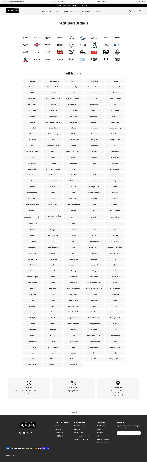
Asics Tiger (32, 99)
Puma (115, 283)
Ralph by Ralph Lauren (94, 288)
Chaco (73, 128)
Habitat (115, 193)
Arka (94, 93)
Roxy (53, 306)
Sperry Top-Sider (94, 318)
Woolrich (94, 359)
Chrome (32, 134)
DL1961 (53, 157)
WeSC (32, 359)
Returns (57, 426)
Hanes (53, 198)
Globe (53, 193)
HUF (52, 210)
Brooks (32, 122)
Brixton (114, 116)
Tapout (53, 335)
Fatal (73, 169)
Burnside (73, 122)
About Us (77, 429)
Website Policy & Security (82, 436)
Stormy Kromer (94, 324)
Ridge (53, 300)
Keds (115, 230)
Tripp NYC (32, 347)
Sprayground (115, 318)
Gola (73, 193)
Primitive (73, 283)
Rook (115, 300)
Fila (94, 169)
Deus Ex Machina (32, 151)
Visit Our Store (101, 2)
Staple (52, 324)
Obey (94, 271)
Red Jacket (115, 294)
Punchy (32, 288)
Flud (94, 175)
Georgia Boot (94, 187)
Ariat (73, 93)
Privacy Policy (79, 433)
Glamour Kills (32, 193)
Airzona (115, 81)
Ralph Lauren (115, 288)
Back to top (73, 412)
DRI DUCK (53, 163)
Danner (73, 146)
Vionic (53, 353)
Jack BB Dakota (32, 224)
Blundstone (115, 110)
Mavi (53, 253)
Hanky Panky (73, 198)
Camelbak (32, 128)
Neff (52, 265)
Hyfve (94, 210)
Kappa (73, 230)
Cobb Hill (94, 134)
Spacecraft (73, 318)
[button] (140, 11)
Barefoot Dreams (115, 99)
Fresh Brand (52, 181)
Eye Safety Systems (53, 169)
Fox (32, 181)
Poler (53, 283)
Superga (94, 330)
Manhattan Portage (115, 247)
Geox (115, 187)
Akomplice (32, 87)
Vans (32, 353)
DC (115, 146)
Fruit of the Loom (73, 181)
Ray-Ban (53, 294)
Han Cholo (32, 198)
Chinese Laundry (115, 128)
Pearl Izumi (94, 277)
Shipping (58, 429)
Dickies (94, 151)
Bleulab (94, 110)
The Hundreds (115, 335)
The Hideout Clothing (94, 335)
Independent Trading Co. (53, 217)
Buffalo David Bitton (52, 122)
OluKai (114, 271)
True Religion (53, 347)
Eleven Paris (32, 169)
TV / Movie (97, 11)
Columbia (32, 140)
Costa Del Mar (73, 140)
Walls (115, 353)
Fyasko (32, 187)
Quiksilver (52, 288)
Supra (115, 330)
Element (115, 163)
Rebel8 (94, 294)
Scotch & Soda (73, 312)
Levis (73, 242)
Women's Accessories (104, 443)
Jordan (94, 224)
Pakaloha (73, 277)
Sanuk (32, 312)
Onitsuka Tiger (32, 277)
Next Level (94, 265)
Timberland (73, 341)
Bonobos (32, 116)
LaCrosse (32, 242)
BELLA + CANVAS (73, 105)
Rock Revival (73, 300)
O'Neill (53, 271)
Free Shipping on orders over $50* (14, 2)
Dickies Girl (115, 151)
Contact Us (59, 433)
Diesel (32, 157)
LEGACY (53, 242)
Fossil (115, 175)
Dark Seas (94, 146)
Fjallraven (52, 175)
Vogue (73, 353)
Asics (115, 93)
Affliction (94, 81)
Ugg (73, 347)
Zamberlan (32, 365)
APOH (32, 93)
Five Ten (32, 175)
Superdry (53, 330)
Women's (67, 11)
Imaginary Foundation (32, 217)
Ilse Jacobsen (115, 210)
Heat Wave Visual (32, 204)
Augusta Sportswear (73, 99)
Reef (32, 300)
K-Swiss (115, 224)
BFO (114, 105)
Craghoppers (115, 140)
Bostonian (73, 116)
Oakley (73, 271)
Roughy (32, 306)
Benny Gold (94, 105)
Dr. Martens (115, 157)
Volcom (94, 353)
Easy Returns (141, 2)
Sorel (53, 318)
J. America (115, 217)
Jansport (53, 224)
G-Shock (53, 187)
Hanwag (94, 198)
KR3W (73, 236)
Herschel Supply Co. (73, 204)
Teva (73, 335)
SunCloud (32, 330)
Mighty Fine (53, 259)
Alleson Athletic (53, 87)
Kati (94, 230)
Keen (32, 236)
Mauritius (32, 253)
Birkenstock (52, 110)
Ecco (94, 163)
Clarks (73, 134)
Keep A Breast (53, 236)
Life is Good (115, 242)
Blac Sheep (73, 110)
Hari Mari (115, 198)
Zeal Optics (73, 365)
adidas (73, 81)
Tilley (53, 341)
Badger (94, 99)
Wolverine (73, 359)
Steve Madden (73, 324)
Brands (49, 11)
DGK (52, 151)
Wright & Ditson (115, 359)
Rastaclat (32, 294)
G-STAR (73, 187)
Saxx (53, 312)
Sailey (115, 306)
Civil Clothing (53, 134)
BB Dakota (32, 105)
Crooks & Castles (53, 146)
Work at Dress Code (81, 439)
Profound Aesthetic (94, 283)
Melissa (94, 253)
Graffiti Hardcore (94, 193)
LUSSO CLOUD (94, 247)
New (43, 11)
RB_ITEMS (73, 294)
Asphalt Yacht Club (53, 99)
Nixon (32, 271)
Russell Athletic (73, 306)
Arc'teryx (53, 93)
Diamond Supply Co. (73, 151)
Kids (98, 436)
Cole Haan (115, 134)
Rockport (94, 300)
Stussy (114, 324)
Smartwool (115, 312)
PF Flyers (115, 277)
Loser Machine (32, 247)
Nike (114, 265)
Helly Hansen (53, 204)
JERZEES (73, 224)
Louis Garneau (53, 247)
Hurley (73, 210)
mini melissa (73, 259)
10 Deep (32, 81)
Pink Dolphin (32, 283)
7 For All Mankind (53, 81)
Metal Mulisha (115, 253)
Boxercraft (94, 116)
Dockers (73, 157)
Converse (52, 140)
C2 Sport (94, 122)
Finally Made (115, 169)
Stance (32, 324)
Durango (73, 163)
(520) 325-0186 (60, 2)
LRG (73, 247)
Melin (73, 253)
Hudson (32, 210)
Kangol (52, 230)
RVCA (94, 306)
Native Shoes (32, 265)
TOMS (115, 341)
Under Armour (115, 347)
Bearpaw (53, 105)
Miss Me (94, 259)
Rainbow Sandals (73, 288)
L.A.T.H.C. (94, 236)
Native (114, 259)
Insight (73, 217)
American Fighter (73, 87)
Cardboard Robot (52, 128)
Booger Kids (52, 116)
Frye (94, 181)
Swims (32, 335)
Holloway (114, 204)
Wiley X (52, 359)
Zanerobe (52, 365)
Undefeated (94, 347)
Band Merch (85, 11)
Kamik (32, 230)
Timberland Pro (94, 341)
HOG (94, 204)
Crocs (32, 146)
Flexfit (73, 175)
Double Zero (94, 157)
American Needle (115, 87)
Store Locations (79, 426)
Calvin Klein (115, 122)
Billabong (32, 110)
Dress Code (32, 163)
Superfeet (73, 330)
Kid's (75, 11)
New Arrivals (101, 426)
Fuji (115, 181)
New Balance (73, 265)
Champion (94, 128)
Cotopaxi (94, 140)
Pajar (53, 277)
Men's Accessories (103, 439)
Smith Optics (32, 318)
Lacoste (115, 236)
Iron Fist (94, 217)
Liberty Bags (94, 242)
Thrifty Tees (32, 341)
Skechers (94, 312)
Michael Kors (32, 259)
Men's (58, 11)
